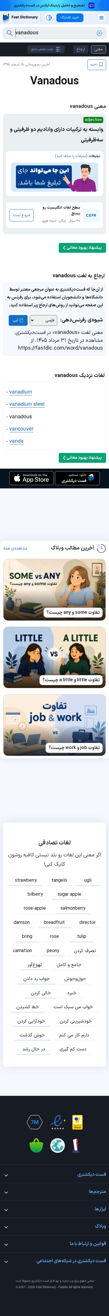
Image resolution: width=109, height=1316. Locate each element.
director (87, 922)
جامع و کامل (69, 964)
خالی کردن (41, 993)
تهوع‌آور (35, 964)
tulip (81, 936)
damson (22, 922)
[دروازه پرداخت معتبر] (77, 1122)
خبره (71, 993)
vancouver (21, 428)
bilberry (35, 894)
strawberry (26, 880)
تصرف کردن (85, 950)
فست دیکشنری (40, 1281)
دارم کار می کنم (74, 1035)
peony (53, 950)
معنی (98, 49)
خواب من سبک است (73, 1007)
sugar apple (69, 894)
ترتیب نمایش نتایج (42, 49)
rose (54, 936)
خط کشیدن (27, 1007)
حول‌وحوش (75, 978)
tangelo (59, 880)
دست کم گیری (73, 1049)
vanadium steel (26, 403)
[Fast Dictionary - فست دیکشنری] (20, 18)
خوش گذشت (32, 1035)
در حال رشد (33, 1049)
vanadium (20, 391)
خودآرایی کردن (31, 1021)
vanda (16, 440)
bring (27, 936)
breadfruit (54, 922)
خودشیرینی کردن (76, 1021)
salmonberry (72, 908)
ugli (88, 880)
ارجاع (80, 49)
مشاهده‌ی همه (15, 548)
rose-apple (35, 908)
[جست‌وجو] (9, 33)
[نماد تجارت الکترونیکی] (57, 1122)
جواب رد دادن (36, 978)
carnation (22, 950)
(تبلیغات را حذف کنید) (71, 156)
